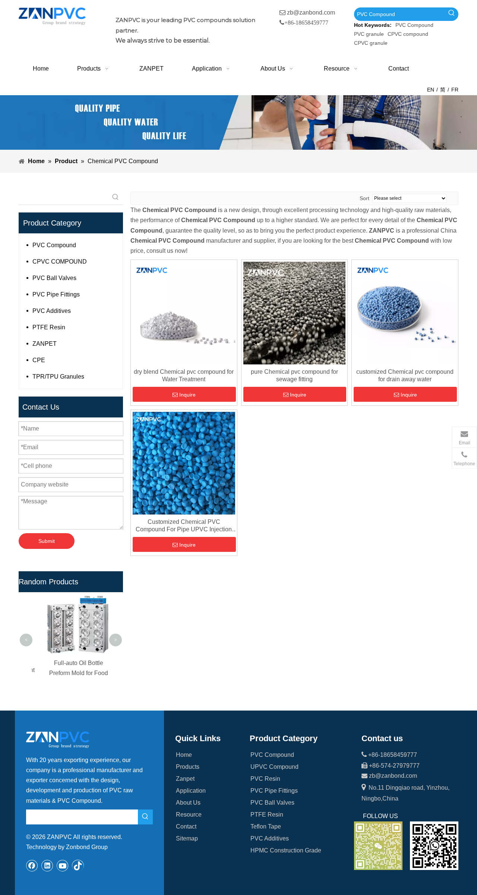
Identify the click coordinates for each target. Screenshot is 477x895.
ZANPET (44, 344)
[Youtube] (63, 865)
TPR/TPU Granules (58, 376)
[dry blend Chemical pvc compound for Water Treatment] (184, 313)
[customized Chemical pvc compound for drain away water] (405, 313)
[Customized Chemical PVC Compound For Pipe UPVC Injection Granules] (184, 462)
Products (187, 767)
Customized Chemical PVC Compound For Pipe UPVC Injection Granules (184, 526)
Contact (186, 826)
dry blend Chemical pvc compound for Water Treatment (184, 375)
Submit (46, 541)
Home (184, 755)
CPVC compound (408, 34)
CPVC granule (371, 43)
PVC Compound (414, 25)
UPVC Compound (274, 767)
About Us (188, 802)
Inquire (187, 395)
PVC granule (369, 34)
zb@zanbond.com (311, 12)
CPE (38, 360)
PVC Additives (51, 311)
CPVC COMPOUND (59, 261)
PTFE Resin (48, 327)
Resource (189, 814)
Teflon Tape (265, 826)
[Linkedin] (47, 865)
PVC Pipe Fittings (56, 294)
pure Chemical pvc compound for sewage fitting (294, 375)
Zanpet (185, 779)
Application (191, 790)
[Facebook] (32, 865)
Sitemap (187, 838)
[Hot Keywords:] (451, 14)
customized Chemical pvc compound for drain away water (405, 375)
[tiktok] (78, 865)
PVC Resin (265, 779)
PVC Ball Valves (54, 278)
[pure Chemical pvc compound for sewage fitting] (294, 313)
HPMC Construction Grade (285, 850)
